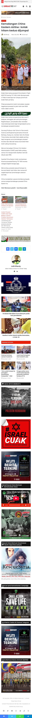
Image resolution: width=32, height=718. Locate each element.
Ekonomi (8, 281)
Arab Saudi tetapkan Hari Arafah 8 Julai (23, 356)
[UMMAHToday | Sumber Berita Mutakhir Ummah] (10, 6)
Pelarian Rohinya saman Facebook (6, 356)
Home (4, 17)
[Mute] (26, 505)
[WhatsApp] (20, 249)
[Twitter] (12, 249)
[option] (16, 284)
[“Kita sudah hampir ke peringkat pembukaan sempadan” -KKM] (8, 365)
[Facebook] (8, 249)
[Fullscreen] (28, 505)
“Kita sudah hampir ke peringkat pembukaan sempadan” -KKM (8, 373)
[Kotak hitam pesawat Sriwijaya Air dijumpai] (7, 199)
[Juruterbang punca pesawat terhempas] (21, 199)
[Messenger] (16, 249)
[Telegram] (24, 249)
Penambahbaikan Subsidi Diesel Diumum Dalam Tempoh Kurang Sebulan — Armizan (15, 288)
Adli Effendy (6, 34)
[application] (16, 498)
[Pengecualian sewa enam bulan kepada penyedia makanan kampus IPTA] (24, 365)
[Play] (3, 505)
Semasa (9, 17)
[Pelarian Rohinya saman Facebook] (8, 350)
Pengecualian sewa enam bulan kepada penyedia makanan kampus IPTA (23, 373)
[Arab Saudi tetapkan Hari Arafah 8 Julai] (24, 350)
